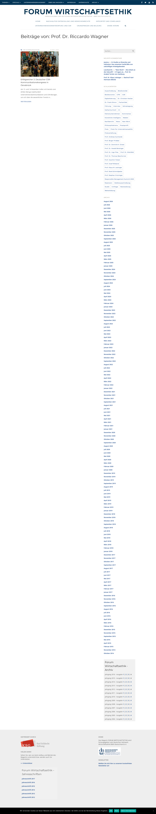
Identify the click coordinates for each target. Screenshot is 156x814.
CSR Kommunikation (31, 50)
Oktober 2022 (109, 358)
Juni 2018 (107, 534)
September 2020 (110, 443)
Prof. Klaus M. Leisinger (113, 167)
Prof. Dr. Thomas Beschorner (115, 156)
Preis (106, 129)
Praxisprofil (124, 125)
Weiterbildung (110, 190)
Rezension (108, 183)
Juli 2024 (107, 286)
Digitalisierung (110, 98)
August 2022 (108, 364)
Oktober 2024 (109, 276)
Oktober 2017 (109, 562)
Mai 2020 (107, 456)
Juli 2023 (107, 327)
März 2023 (107, 341)
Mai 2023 (107, 334)
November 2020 (109, 436)
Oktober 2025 (109, 235)
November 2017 (109, 558)
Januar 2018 (108, 551)
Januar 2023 (108, 347)
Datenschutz (84, 2)
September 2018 (110, 524)
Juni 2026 (107, 208)
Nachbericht (109, 121)
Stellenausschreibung (122, 183)
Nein (116, 811)
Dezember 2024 (109, 269)
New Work (126, 121)
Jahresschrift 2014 (28, 790)
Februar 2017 (108, 589)
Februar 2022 (108, 385)
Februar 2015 (108, 646)
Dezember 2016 (109, 596)
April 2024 (107, 297)
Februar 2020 (108, 466)
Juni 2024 (107, 290)
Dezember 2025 (109, 229)
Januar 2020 (108, 470)
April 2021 (107, 419)
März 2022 (107, 381)
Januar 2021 (108, 429)
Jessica (106, 62)
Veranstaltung (125, 187)
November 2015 (109, 633)
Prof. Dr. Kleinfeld (127, 152)
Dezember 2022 (109, 351)
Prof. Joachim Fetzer (112, 160)
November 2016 (109, 599)
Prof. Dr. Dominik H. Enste (114, 144)
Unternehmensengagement (34, 2)
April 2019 (107, 500)
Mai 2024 (107, 293)
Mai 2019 (107, 497)
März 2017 (107, 585)
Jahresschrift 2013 (28, 794)
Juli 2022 (107, 368)
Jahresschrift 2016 (28, 782)
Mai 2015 (107, 640)
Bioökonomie (110, 94)
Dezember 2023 (109, 310)
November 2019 (109, 477)
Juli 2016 (107, 613)
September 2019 (110, 483)
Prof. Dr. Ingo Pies (111, 152)
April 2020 (107, 460)
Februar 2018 (108, 548)
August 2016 (108, 609)
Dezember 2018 (109, 514)
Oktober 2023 (109, 317)
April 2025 (107, 256)
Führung (108, 106)
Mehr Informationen (128, 811)
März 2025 (107, 259)
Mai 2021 (107, 415)
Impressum (71, 2)
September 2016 (110, 606)
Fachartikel (123, 102)
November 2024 (109, 273)
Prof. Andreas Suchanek (113, 137)
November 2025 (109, 232)
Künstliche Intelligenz (113, 118)
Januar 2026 (108, 225)
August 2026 (108, 201)
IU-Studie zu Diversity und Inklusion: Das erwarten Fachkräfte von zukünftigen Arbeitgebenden (118, 64)
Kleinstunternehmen (112, 114)
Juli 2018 (107, 531)
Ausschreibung (110, 91)
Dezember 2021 (109, 392)
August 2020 (108, 446)
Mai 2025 (107, 252)
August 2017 (108, 568)
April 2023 (107, 337)
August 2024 (108, 283)
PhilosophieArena (111, 125)
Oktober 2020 (109, 439)
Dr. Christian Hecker (125, 98)
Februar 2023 (108, 344)
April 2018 (107, 541)
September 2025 (110, 239)
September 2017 (110, 565)
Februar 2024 (108, 303)
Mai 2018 (107, 538)
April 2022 (107, 378)
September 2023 (110, 320)
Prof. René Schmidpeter (113, 171)
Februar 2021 (108, 426)
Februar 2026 (108, 222)
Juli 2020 (107, 449)
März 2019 (107, 504)
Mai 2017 (107, 579)
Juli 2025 (107, 246)
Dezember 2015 (109, 629)
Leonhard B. (108, 70)
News (118, 121)
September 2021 (110, 402)
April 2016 (107, 619)
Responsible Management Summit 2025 (119, 179)
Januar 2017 (108, 592)
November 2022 (109, 354)
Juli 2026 (107, 205)
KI (119, 110)
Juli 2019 (107, 490)
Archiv (94, 2)
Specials (16, 2)
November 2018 (109, 517)
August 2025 (108, 242)
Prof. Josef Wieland (112, 163)
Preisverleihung (110, 133)
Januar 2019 (108, 511)
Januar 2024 (108, 307)
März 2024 (107, 300)
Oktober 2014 (109, 653)
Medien (125, 118)
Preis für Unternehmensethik (122, 129)
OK (111, 811)
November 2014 (109, 650)
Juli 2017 (107, 572)
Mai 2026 (107, 212)
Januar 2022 (108, 388)
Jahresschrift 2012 (28, 797)
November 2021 (109, 395)
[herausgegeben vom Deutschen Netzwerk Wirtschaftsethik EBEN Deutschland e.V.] (78, 14)
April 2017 (107, 582)
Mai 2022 (107, 375)
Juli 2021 (107, 409)
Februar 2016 (108, 626)
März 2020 (107, 463)
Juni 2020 (107, 453)
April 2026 (107, 215)
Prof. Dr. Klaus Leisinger (112, 77)
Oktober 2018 (109, 521)
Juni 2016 (107, 616)
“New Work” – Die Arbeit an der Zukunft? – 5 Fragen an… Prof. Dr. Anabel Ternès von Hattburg (119, 72)
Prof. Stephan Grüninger (114, 175)
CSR (123, 94)
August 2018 (108, 528)
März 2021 (107, 422)
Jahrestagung (128, 106)
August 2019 (108, 487)
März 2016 (107, 623)
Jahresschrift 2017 (28, 779)
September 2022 (110, 361)
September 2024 (110, 280)
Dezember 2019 (109, 473)
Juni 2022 (107, 371)
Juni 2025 (107, 249)
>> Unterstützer (26, 763)
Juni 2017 (107, 575)
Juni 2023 (107, 330)
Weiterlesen (26, 101)
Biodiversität (122, 91)
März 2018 (107, 545)
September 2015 (110, 636)
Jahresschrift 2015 (28, 786)
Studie (107, 187)
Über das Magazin (55, 2)
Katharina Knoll (110, 110)
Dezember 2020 (109, 432)
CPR (118, 94)
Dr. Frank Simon (111, 102)
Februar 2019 (108, 507)
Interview (116, 106)
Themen (5, 2)
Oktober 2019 (109, 480)
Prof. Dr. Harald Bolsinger (114, 148)
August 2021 (108, 405)
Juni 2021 (107, 412)
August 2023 (108, 324)
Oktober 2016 (109, 602)
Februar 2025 (108, 263)
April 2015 (107, 643)
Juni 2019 (107, 494)
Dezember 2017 (109, 555)
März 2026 (107, 218)
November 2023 (109, 313)
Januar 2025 (108, 266)
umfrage (115, 187)
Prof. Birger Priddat (112, 140)
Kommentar (126, 114)
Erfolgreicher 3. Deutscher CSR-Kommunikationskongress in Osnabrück (36, 82)
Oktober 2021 (109, 398)
